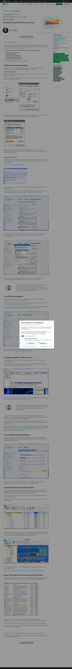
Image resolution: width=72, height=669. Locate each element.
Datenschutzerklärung (44, 346)
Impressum (50, 346)
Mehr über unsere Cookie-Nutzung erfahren (29, 346)
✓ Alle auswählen (31, 343)
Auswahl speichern (43, 343)
